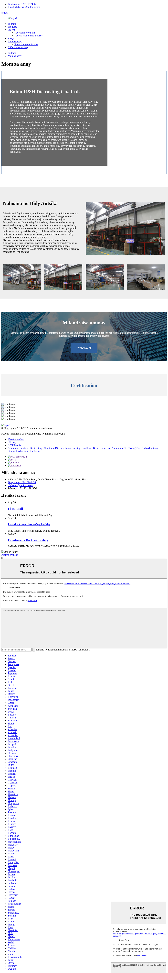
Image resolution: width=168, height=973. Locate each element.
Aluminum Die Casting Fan (126, 448)
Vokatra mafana (16, 439)
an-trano (12, 23)
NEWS (11, 29)
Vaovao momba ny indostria (28, 35)
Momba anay (14, 41)
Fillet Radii (15, 508)
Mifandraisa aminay (18, 47)
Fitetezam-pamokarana (26, 44)
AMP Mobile (14, 445)
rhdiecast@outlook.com (20, 485)
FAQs (11, 38)
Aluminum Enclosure (29, 451)
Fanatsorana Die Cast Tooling (28, 540)
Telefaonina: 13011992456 (22, 4)
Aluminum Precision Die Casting (25, 448)
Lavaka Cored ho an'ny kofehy (29, 524)
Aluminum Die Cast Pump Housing (61, 448)
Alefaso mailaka (9, 554)
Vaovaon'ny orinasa (24, 32)
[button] (84, 348)
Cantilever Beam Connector (96, 448)
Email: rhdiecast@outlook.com (24, 7)
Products (12, 26)
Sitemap (12, 442)
